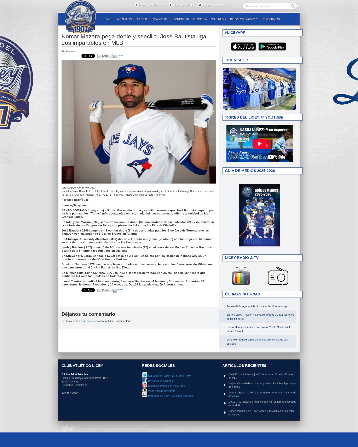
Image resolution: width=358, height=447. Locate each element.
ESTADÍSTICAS (160, 19)
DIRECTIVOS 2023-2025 (244, 19)
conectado (93, 321)
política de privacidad (205, 430)
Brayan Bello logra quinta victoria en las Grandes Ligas (258, 306)
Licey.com (80, 16)
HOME (107, 19)
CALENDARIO (123, 19)
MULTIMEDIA (218, 19)
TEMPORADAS (271, 19)
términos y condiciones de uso (168, 430)
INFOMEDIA (200, 19)
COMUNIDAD (181, 19)
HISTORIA (142, 19)
